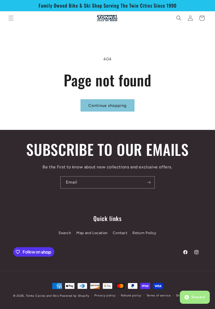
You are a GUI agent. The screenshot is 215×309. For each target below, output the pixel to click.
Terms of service (159, 295)
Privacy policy (105, 295)
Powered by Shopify (74, 295)
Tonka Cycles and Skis (42, 295)
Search (64, 233)
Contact (120, 233)
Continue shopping (107, 105)
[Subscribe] (148, 182)
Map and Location (92, 233)
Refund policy (131, 295)
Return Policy (144, 233)
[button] (11, 18)
